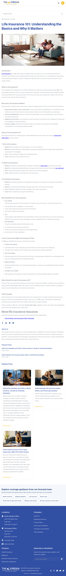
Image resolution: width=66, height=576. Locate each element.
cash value (43, 166)
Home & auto (43, 496)
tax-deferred (59, 168)
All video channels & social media (49, 500)
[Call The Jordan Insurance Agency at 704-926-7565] (62, 3)
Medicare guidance (20, 496)
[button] (59, 3)
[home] (11, 3)
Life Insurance (6, 74)
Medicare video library (31, 500)
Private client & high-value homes (12, 500)
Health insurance (7, 496)
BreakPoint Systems (36, 573)
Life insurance (33, 496)
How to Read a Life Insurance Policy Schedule (19, 318)
